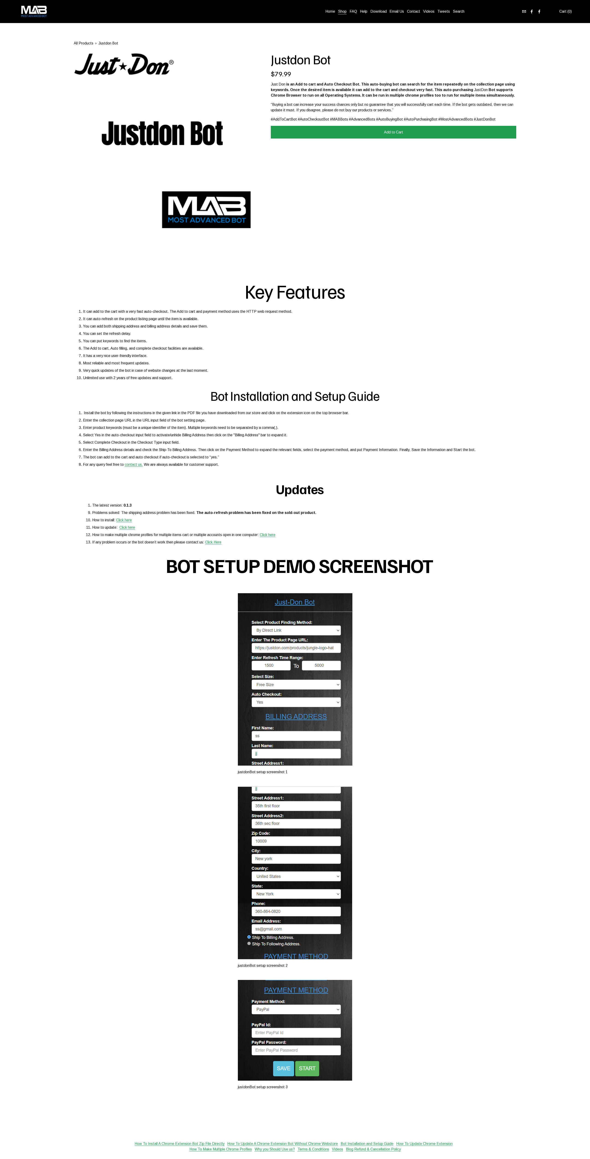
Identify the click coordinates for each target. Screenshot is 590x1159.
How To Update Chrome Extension (424, 1144)
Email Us (396, 11)
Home (330, 11)
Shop (342, 11)
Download (378, 11)
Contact (413, 11)
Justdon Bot (108, 43)
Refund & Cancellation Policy (377, 1149)
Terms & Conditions (313, 1149)
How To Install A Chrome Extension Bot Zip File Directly (179, 1144)
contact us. (134, 464)
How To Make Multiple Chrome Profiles (220, 1149)
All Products (83, 43)
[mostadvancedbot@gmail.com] (524, 11)
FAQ (353, 11)
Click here (124, 520)
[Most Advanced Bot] (531, 11)
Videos (428, 11)
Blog (349, 1149)
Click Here (213, 542)
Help (363, 11)
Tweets (443, 11)
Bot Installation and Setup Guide (367, 1144)
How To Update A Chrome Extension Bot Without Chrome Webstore (282, 1144)
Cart (565, 11)
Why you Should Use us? (275, 1149)
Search (458, 11)
